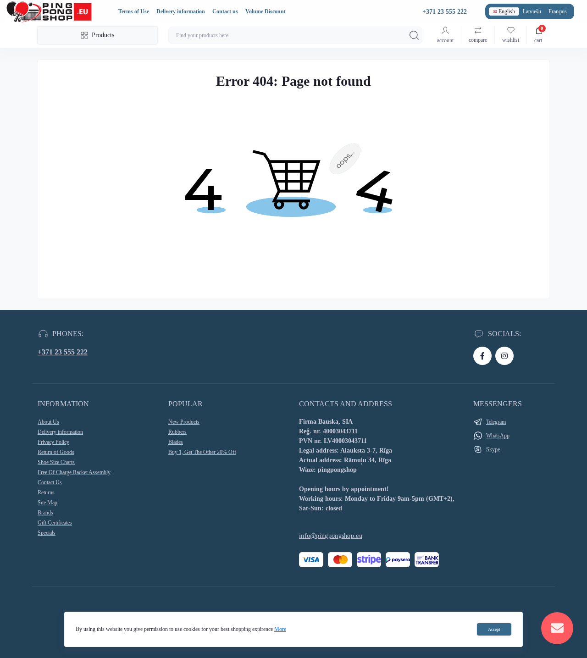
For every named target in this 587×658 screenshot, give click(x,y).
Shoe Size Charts (56, 462)
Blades (175, 442)
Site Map (47, 502)
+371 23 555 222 (63, 352)
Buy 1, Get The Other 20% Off (202, 452)
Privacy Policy (53, 442)
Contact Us (50, 482)
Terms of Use (133, 11)
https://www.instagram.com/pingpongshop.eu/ (504, 356)
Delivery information (180, 11)
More (280, 629)
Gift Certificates (55, 523)
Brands (45, 512)
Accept (494, 629)
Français (557, 11)
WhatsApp (497, 435)
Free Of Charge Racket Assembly (74, 472)
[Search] (414, 35)
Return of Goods (56, 452)
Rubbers (177, 432)
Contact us (225, 11)
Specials (46, 533)
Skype (493, 449)
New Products (183, 422)
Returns (46, 492)
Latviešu (532, 11)
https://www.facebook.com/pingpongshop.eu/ (482, 356)
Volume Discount (265, 11)
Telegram (496, 422)
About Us (48, 422)
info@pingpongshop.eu (330, 535)
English (506, 11)
